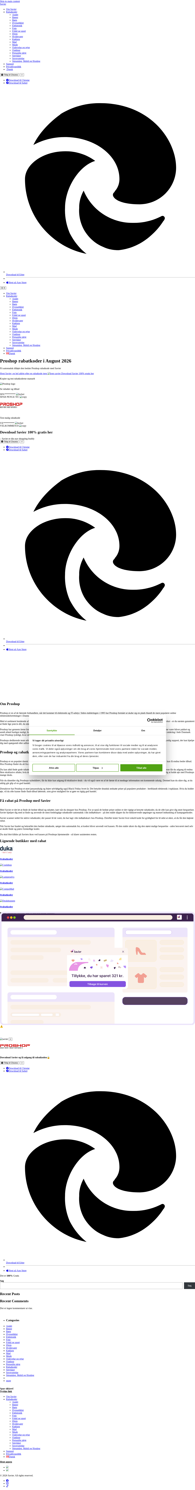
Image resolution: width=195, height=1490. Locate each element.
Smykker (16, 55)
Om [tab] (143, 730)
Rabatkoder (11, 12)
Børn (14, 20)
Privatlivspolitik (13, 66)
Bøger (15, 17)
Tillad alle (141, 767)
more (8, 1380)
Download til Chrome (19, 80)
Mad (14, 42)
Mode (15, 44)
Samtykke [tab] (52, 730)
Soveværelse (18, 58)
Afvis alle (54, 767)
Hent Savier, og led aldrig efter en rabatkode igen (24, 373)
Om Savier (11, 9)
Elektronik (17, 25)
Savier (3, 4)
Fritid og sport (19, 31)
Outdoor (16, 50)
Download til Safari (18, 83)
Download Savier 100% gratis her (77, 373)
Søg (2, 1281)
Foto (14, 28)
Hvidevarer (17, 36)
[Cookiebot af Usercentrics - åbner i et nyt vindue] (149, 720)
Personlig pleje (19, 53)
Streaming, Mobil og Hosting (26, 61)
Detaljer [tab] (97, 730)
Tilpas (96, 767)
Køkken (16, 39)
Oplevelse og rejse (21, 47)
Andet (15, 14)
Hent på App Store (18, 282)
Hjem (15, 34)
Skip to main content (10, 1)
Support (10, 64)
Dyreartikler (18, 23)
